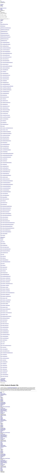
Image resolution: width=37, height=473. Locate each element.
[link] (2, 1)
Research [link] (1, 399)
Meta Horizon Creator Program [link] (5, 406)
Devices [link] (1, 411)
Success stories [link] (2, 412)
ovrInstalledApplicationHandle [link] (12, 387)
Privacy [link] (1, 442)
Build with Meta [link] (2, 393)
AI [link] (0, 396)
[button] (18, 0)
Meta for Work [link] (2, 455)
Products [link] (1, 400)
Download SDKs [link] (3, 403)
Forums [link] (1, 417)
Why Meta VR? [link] (2, 408)
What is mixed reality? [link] (3, 409)
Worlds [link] (1, 397)
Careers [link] (1, 398)
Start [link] (1, 405)
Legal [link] (1, 416)
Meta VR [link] (1, 395)
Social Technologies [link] (3, 394)
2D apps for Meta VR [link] (3, 436)
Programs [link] (1, 430)
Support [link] (1, 418)
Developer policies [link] (3, 415)
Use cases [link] (1, 413)
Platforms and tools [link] (3, 461)
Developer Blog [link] (2, 402)
